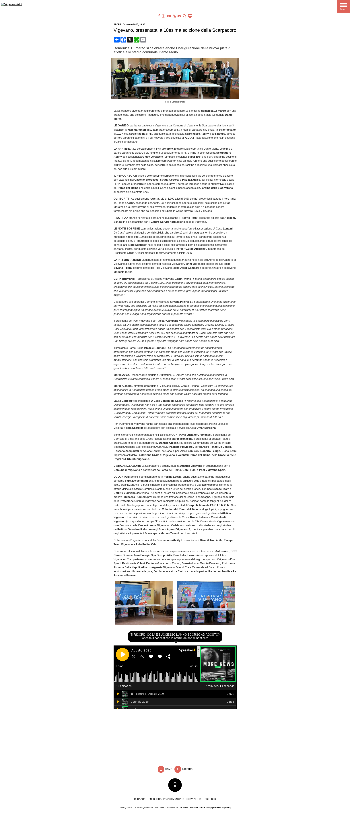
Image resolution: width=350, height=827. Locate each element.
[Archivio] (184, 16)
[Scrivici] (179, 16)
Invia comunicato (173, 799)
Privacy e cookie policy (201, 807)
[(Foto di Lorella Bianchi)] (176, 98)
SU (175, 786)
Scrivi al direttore (197, 799)
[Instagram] (163, 16)
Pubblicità (155, 799)
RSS (213, 799)
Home (168, 769)
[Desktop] (190, 16)
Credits (184, 807)
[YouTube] (169, 16)
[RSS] (174, 16)
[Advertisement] (175, 736)
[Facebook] (159, 16)
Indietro (187, 769)
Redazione (140, 799)
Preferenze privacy (222, 807)
